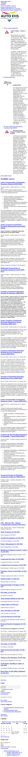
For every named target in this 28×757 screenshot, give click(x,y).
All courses (3, 714)
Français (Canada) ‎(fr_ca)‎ (15, 10)
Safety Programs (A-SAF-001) (10, 532)
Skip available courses (6, 175)
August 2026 (15, 721)
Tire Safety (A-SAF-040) (8, 644)
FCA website (4, 700)
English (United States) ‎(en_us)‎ (8, 7)
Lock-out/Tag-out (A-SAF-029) (10, 616)
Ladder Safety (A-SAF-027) (9, 604)
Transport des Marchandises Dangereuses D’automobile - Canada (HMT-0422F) (14, 435)
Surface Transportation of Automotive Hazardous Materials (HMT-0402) (13, 183)
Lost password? (4, 694)
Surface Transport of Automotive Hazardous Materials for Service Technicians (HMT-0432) (11, 322)
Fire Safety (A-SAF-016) (8, 592)
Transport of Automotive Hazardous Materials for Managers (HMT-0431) (12, 292)
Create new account (5, 692)
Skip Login (3, 680)
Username (3, 686)
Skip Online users (5, 736)
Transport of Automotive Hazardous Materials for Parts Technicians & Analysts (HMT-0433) (12, 352)
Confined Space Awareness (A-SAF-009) (13, 565)
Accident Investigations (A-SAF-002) (12, 538)
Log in (13, 5)
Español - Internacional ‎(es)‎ (13, 753)
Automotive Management (14, 711)
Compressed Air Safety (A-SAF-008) (12, 559)
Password (3, 687)
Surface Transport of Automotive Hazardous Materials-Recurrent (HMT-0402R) (13, 226)
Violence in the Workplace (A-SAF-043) (13, 657)
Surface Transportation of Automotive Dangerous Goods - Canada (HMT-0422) (14, 400)
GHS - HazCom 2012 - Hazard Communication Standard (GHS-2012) (13, 523)
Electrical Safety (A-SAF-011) (10, 579)
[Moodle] (4, 748)
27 (17, 733)
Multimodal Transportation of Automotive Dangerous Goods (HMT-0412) (13, 269)
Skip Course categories (6, 701)
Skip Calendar (4, 715)
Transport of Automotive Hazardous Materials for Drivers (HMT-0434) (12, 377)
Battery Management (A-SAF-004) (12, 544)
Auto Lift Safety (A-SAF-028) (10, 610)
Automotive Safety (13, 710)
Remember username (7, 689)
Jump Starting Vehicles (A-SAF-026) (12, 598)
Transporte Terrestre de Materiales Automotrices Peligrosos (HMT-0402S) (13, 476)
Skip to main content (6, 1)
